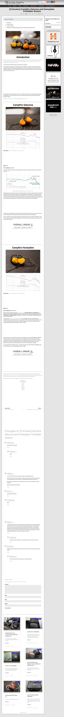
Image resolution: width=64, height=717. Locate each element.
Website (6, 603)
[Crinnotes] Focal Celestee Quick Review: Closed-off (11, 635)
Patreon (38, 3)
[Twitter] (50, 2)
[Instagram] (52, 2)
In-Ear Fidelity (16, 2)
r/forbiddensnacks (11, 98)
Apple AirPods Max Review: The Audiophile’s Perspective (34, 664)
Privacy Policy (53, 3)
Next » (25, 712)
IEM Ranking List (30, 228)
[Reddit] (48, 2)
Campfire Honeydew (10, 25)
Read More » (7, 643)
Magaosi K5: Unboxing (33, 631)
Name (6, 595)
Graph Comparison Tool (29, 191)
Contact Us (48, 3)
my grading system (20, 312)
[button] (41, 19)
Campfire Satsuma (10, 24)
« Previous (21, 712)
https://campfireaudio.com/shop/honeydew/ (16, 293)
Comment (7, 584)
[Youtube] (54, 2)
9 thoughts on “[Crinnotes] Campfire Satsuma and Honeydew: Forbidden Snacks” (21, 27)
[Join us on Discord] (45, 119)
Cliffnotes (41, 13)
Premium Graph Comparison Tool (14, 375)
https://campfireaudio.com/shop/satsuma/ (16, 150)
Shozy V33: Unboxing (10, 665)
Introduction (9, 22)
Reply (8, 447)
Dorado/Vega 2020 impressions (15, 318)
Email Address (48, 23)
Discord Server (43, 3)
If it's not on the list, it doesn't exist (14, 3)
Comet (8, 171)
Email (6, 599)
